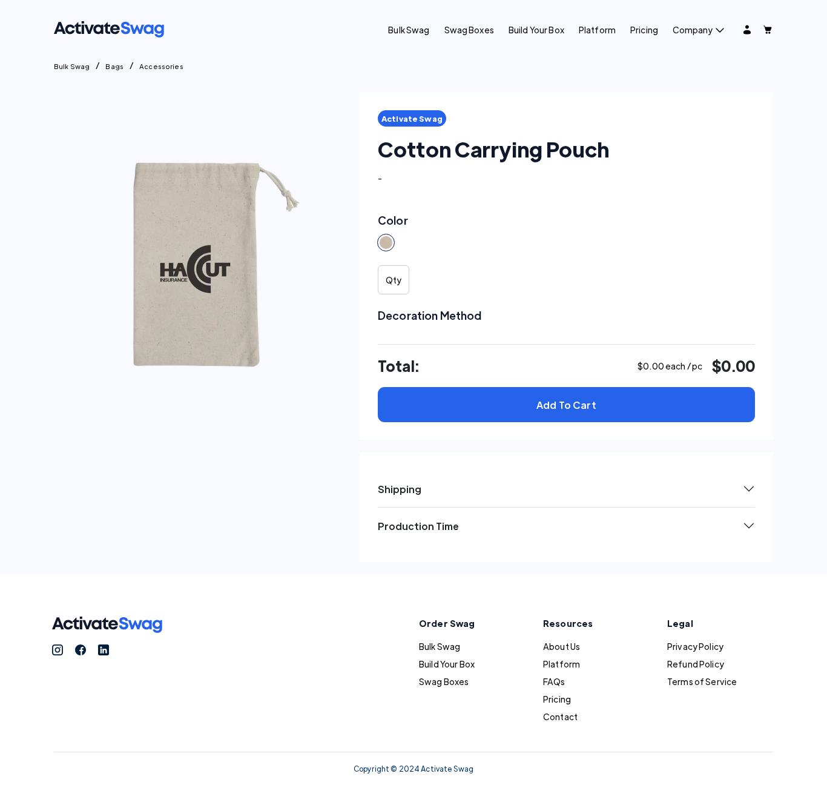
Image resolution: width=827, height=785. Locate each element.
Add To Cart (566, 405)
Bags (114, 66)
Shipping (399, 489)
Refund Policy (695, 663)
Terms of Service (702, 681)
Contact (560, 716)
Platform (597, 29)
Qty (393, 279)
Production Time (418, 526)
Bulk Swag (408, 29)
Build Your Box (536, 29)
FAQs (554, 681)
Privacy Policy (695, 646)
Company (693, 29)
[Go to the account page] (747, 29)
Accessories (161, 66)
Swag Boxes (469, 29)
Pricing (644, 29)
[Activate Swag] (109, 27)
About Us (561, 646)
